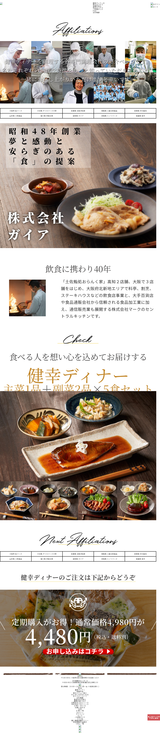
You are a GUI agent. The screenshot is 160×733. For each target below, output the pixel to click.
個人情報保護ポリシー (80, 720)
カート (155, 7)
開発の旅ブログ (80, 701)
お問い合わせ (80, 707)
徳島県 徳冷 (140, 116)
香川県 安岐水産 (47, 116)
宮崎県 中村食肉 (140, 111)
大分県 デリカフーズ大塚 (47, 111)
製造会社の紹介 (80, 699)
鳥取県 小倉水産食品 (109, 111)
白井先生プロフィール (80, 704)
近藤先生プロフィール (80, 702)
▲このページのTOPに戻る (154, 717)
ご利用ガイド (98, 9)
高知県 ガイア (78, 116)
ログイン (156, 4)
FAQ (94, 11)
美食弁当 (80, 691)
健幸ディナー (80, 690)
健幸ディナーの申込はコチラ (99, 4)
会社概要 (96, 12)
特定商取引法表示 (80, 722)
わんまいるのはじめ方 (80, 694)
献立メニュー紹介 (80, 693)
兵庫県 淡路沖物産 (78, 111)
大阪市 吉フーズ (16, 111)
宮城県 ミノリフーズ (109, 116)
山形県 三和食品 (16, 116)
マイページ (80, 714)
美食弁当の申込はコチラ (98, 7)
